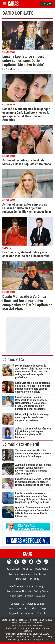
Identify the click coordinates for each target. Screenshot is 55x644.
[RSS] (38, 561)
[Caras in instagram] (9, 561)
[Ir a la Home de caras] (13, 5)
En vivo (47, 4)
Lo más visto (13, 359)
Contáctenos (15, 608)
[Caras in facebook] (16, 561)
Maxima (40, 596)
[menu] (4, 4)
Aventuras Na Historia (19, 591)
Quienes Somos (35, 603)
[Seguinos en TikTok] (31, 561)
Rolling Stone (41, 591)
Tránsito (41, 613)
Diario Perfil (13, 569)
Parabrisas (40, 574)
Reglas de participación (21, 613)
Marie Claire (41, 569)
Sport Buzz (16, 596)
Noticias (27, 569)
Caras (30, 586)
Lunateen (21, 578)
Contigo (40, 586)
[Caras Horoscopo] (28, 543)
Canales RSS (17, 603)
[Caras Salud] (28, 529)
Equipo (43, 608)
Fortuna (13, 574)
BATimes (34, 578)
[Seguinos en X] (24, 561)
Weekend (26, 574)
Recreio (29, 596)
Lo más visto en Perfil (20, 444)
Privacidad (31, 608)
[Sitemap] (46, 561)
